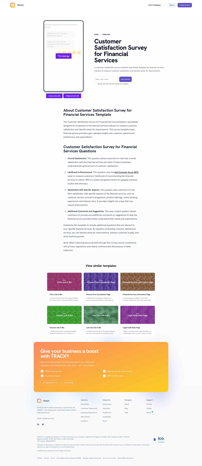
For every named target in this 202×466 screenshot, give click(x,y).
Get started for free (50, 383)
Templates (106, 34)
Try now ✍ (63, 56)
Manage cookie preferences (92, 458)
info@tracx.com (48, 418)
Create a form (184, 5)
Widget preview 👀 (72, 96)
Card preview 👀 (54, 96)
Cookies (39, 458)
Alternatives (85, 417)
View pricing (68, 383)
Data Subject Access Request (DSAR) (68, 458)
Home (96, 34)
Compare (84, 421)
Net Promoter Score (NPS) (126, 172)
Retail (105, 421)
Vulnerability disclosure (125, 458)
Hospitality (107, 417)
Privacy (46, 458)
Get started (125, 79)
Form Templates (155, 5)
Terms (53, 458)
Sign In (172, 5)
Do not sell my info (109, 458)
